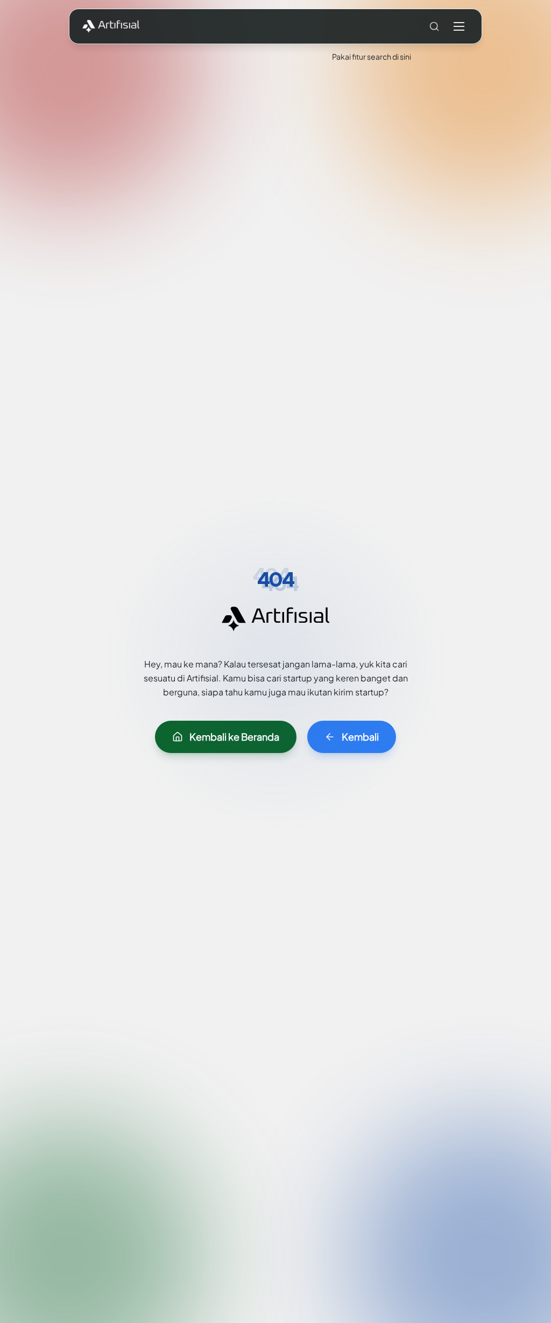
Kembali (360, 736)
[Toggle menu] (459, 26)
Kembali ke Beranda (234, 736)
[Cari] (434, 26)
